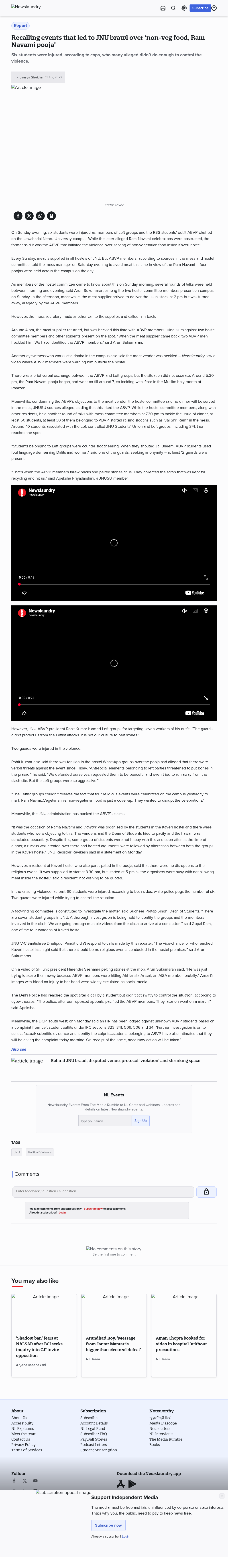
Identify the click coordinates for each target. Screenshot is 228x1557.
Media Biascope (163, 1423)
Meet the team (24, 1434)
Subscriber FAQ (93, 1434)
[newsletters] (163, 8)
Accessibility (22, 1423)
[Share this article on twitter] (29, 216)
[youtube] (35, 1481)
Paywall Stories (93, 1439)
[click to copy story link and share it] (51, 216)
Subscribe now (108, 1525)
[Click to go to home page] (35, 7)
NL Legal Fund (92, 1428)
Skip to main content (33, 30)
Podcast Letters (93, 1444)
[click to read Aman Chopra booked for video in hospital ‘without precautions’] (183, 1312)
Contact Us (20, 1439)
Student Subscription (98, 1450)
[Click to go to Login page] (214, 8)
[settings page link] (184, 8)
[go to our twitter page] (24, 1481)
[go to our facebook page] (14, 1481)
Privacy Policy (23, 1444)
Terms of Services (26, 1450)
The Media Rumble (165, 1439)
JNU (17, 1152)
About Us (19, 1418)
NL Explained (22, 1428)
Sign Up (140, 1121)
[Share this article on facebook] (18, 216)
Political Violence (39, 1152)
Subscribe (200, 8)
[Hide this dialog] (222, 1496)
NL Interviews (161, 1434)
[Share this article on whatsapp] (40, 216)
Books (154, 1444)
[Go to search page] (173, 8)
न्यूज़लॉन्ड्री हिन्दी (160, 1418)
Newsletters (159, 1428)
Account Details (94, 1423)
